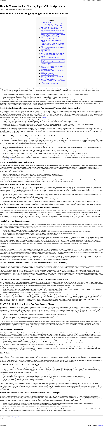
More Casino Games (46, 50)
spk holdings (3, 0)
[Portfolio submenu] (96, 0)
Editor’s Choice (45, 51)
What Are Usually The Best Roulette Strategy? (52, 53)
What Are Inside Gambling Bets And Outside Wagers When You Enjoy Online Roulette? (52, 26)
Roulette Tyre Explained (47, 64)
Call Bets (43, 37)
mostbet (44, 117)
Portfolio (93, 0)
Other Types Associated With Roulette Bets (52, 76)
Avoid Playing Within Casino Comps (50, 36)
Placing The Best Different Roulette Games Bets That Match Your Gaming (53, 67)
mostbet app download (11, 159)
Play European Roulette (47, 73)
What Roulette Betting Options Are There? (51, 79)
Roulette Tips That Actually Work (49, 75)
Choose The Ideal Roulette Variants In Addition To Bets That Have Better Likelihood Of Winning (53, 40)
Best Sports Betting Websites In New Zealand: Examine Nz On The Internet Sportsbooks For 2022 (52, 44)
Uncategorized (15, 416)
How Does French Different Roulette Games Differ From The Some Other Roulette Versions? (53, 33)
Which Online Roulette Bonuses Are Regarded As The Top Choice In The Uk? (52, 23)
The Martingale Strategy (47, 77)
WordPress (100, 425)
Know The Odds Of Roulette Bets (49, 28)
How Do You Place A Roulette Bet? (50, 57)
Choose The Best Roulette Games (49, 83)
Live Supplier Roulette (46, 69)
